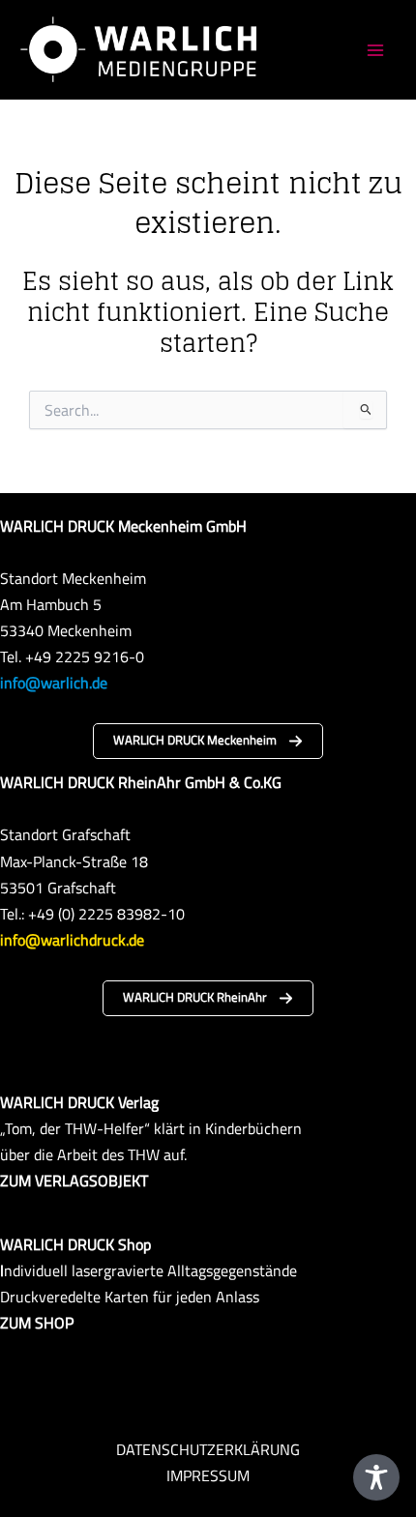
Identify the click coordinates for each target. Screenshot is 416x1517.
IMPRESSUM (208, 1475)
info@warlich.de (53, 682)
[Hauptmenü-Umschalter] (375, 50)
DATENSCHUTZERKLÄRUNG (208, 1449)
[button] (208, 741)
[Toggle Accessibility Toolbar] (376, 1477)
